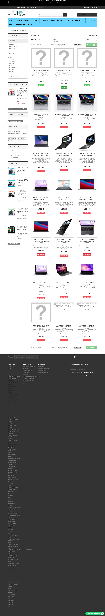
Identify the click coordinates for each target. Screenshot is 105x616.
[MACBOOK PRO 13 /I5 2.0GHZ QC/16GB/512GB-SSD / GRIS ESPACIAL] (41, 102)
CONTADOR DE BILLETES (14, 515)
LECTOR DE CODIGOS (13, 559)
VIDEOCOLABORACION (13, 386)
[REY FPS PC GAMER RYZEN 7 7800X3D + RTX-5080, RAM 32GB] (11, 171)
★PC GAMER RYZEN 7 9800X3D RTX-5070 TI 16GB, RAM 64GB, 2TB (22, 210)
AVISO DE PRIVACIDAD (16, 153)
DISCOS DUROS (11, 519)
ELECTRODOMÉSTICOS (13, 372)
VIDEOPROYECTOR (12, 555)
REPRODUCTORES (12, 477)
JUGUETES (10, 404)
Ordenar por (33, 39)
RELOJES (10, 481)
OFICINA (25, 133)
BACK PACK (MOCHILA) (13, 513)
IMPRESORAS (11, 569)
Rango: (9, 76)
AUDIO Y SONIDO (12, 414)
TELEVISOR (10, 529)
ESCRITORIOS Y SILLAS (13, 390)
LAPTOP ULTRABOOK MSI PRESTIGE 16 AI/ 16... (87, 71)
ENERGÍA (10, 452)
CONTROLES (11, 433)
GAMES (9, 497)
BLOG (30, 25)
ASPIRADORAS (11, 423)
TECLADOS (10, 406)
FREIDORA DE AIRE (12, 382)
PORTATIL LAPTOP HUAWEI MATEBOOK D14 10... (41, 283)
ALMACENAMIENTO (12, 489)
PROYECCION (11, 421)
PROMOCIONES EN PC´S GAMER (27, 20)
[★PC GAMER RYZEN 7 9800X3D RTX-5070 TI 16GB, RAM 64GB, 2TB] (11, 193)
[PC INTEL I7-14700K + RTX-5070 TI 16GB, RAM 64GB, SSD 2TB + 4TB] (11, 183)
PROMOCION (11, 133)
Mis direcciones (42, 370)
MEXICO (10, 140)
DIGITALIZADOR (11, 509)
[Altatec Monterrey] (22, 13)
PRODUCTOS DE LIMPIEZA (14, 563)
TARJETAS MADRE (12, 462)
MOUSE (9, 410)
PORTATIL (18, 133)
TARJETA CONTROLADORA (14, 507)
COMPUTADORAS (12, 396)
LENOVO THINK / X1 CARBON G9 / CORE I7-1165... (64, 240)
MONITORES (11, 398)
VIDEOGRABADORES (13, 487)
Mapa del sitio (26, 384)
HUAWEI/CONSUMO (15, 67)
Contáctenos (86, 7)
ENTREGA (13, 150)
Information (14, 147)
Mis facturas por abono (43, 368)
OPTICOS (10, 581)
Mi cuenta (41, 364)
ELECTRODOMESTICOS (13, 431)
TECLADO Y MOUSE (12, 408)
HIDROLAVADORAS (12, 425)
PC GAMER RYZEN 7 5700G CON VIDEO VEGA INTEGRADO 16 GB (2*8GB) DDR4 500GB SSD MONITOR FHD (22, 92)
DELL (11, 65)
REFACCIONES (11, 594)
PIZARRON (10, 527)
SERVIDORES (11, 501)
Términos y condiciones (15, 155)
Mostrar (55, 39)
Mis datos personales (43, 372)
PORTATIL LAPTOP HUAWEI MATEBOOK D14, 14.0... (41, 198)
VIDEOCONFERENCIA (13, 544)
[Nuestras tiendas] (18, 118)
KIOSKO (9, 553)
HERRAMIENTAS (11, 503)
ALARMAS (10, 505)
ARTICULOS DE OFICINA (13, 429)
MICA (9, 493)
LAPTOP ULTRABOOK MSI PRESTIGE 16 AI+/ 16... (41, 71)
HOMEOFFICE (11, 136)
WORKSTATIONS (56, 20)
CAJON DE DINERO (12, 523)
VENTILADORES (11, 551)
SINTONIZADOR (11, 466)
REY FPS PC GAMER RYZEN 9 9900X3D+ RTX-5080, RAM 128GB (22, 169)
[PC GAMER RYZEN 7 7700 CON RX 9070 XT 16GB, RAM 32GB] (11, 230)
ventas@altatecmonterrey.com (82, 375)
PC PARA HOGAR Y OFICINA (75, 20)
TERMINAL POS (11, 557)
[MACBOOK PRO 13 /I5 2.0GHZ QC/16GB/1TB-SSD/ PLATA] (87, 102)
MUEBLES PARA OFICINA (14, 479)
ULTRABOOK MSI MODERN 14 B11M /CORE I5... (64, 198)
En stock (12, 48)
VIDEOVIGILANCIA (12, 464)
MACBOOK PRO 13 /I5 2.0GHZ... (41, 115)
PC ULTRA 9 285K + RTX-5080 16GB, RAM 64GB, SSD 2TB (22, 181)
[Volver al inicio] (9, 31)
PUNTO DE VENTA (12, 460)
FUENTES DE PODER (13, 419)
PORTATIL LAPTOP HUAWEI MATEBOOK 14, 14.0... (87, 240)
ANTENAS (10, 499)
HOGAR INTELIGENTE (13, 454)
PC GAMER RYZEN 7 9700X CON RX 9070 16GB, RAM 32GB (22, 228)
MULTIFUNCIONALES (13, 575)
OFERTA (18, 131)
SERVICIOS (10, 392)
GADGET (10, 384)
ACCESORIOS (11, 366)
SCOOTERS (10, 388)
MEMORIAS (10, 592)
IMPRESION (10, 456)
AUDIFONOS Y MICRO (13, 412)
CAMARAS (10, 533)
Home (11, 20)
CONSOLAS (10, 438)
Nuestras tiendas (16, 114)
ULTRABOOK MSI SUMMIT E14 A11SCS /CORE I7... (41, 326)
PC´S (10, 25)
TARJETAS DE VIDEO (13, 394)
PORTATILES (91, 20)
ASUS (11, 63)
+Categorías (20, 25)
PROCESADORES (12, 579)
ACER (11, 59)
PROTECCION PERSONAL (14, 458)
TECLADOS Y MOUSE (13, 400)
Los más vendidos (27, 370)
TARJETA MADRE (12, 573)
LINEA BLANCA (11, 525)
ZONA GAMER (11, 600)
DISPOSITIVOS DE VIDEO (14, 444)
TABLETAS (10, 495)
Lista (96, 40)
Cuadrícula (93, 40)
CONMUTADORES (12, 571)
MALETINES (10, 483)
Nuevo (11, 53)
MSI (11, 71)
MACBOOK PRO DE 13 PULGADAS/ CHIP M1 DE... (87, 198)
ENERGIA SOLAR (12, 427)
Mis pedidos (41, 366)
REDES (9, 577)
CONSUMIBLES (11, 586)
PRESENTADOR (11, 521)
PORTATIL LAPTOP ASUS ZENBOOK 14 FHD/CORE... (41, 154)
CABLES (10, 561)
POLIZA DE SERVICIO (13, 535)
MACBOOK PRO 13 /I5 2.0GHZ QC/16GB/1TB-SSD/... (87, 115)
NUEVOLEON (11, 131)
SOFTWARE (10, 517)
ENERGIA (10, 531)
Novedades (13, 163)
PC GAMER (44, 20)
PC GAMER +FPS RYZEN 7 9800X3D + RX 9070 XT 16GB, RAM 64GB (22, 192)
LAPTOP (19, 136)
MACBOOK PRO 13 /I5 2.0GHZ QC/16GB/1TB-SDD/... (64, 115)
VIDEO (9, 537)
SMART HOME (11, 475)
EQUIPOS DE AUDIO (12, 590)
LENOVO (12, 69)
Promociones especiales (18, 85)
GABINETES (10, 588)
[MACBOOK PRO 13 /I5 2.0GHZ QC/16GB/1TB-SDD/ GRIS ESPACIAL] (64, 102)
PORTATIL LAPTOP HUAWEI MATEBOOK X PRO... (64, 283)
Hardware (10, 606)
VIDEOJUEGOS (12, 138)
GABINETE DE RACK (12, 491)
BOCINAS (10, 511)
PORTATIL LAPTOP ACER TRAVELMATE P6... (64, 154)
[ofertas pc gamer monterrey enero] (52, 3)
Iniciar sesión (93, 7)
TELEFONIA (10, 542)
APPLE (12, 61)
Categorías (10, 602)
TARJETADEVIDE (21, 138)
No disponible (13, 46)
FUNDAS (10, 485)
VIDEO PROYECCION (13, 402)
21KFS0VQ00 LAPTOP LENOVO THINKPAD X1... (64, 71)
